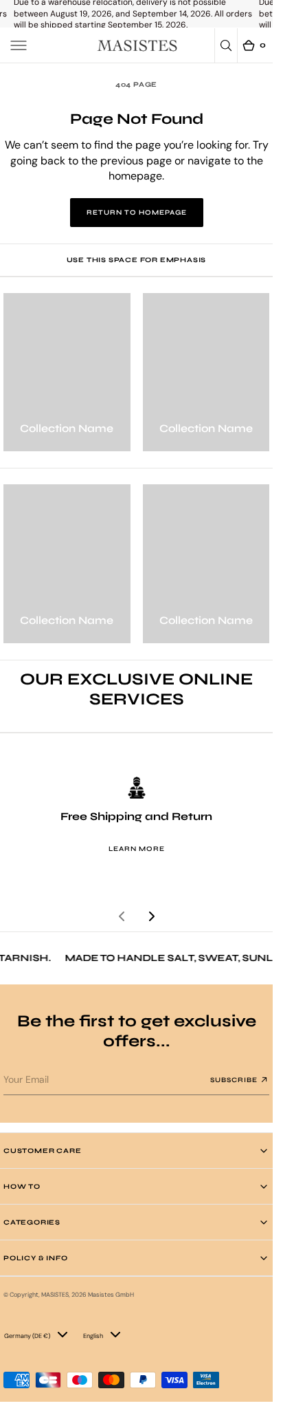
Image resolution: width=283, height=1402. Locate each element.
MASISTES (55, 1295)
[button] (18, 45)
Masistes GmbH (111, 1295)
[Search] (226, 45)
